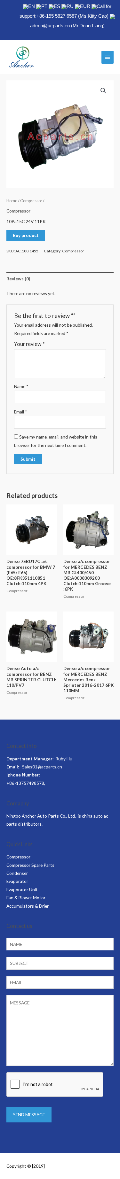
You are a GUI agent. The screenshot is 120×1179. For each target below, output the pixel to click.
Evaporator (17, 881)
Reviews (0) (18, 278)
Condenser (17, 873)
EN (31, 6)
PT (44, 6)
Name (21, 386)
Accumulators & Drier (27, 906)
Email (20, 411)
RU (70, 6)
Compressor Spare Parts (30, 865)
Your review (29, 344)
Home (11, 200)
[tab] (60, 278)
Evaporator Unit (22, 889)
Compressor (31, 200)
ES (57, 6)
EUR (85, 6)
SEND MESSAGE (29, 1114)
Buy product (26, 235)
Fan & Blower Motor (25, 897)
